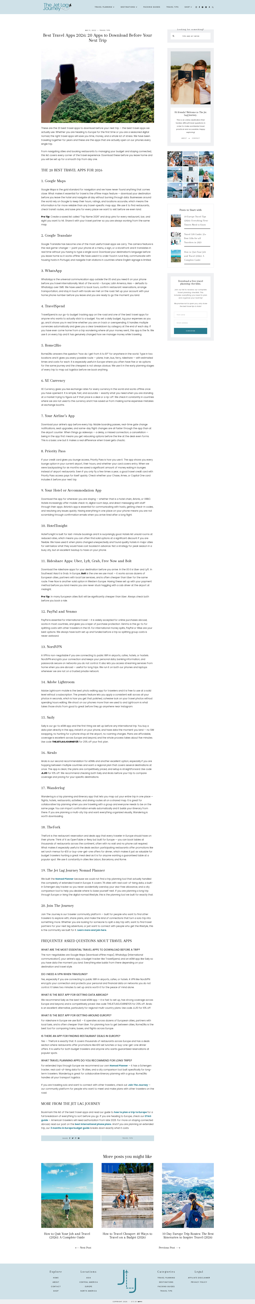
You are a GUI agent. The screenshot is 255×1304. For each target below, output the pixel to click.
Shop (187, 7)
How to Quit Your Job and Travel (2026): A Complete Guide (195, 256)
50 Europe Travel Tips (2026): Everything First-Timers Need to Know (196, 220)
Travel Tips (172, 7)
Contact (196, 138)
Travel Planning (103, 7)
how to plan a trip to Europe (130, 1112)
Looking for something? (190, 29)
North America (88, 1291)
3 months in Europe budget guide (70, 1128)
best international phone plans (93, 1124)
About (184, 138)
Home (56, 1278)
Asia (88, 1278)
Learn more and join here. (92, 930)
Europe (88, 1286)
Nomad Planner (64, 878)
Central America (88, 1282)
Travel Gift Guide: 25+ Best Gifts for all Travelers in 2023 (195, 238)
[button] (174, 158)
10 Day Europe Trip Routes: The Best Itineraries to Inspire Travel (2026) (188, 1235)
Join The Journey (138, 1085)
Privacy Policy (199, 1282)
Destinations (128, 7)
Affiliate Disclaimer (199, 1278)
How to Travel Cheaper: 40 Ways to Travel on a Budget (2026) (127, 1235)
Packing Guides (151, 7)
